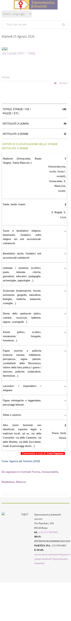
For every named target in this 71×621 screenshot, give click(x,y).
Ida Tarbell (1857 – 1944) (18, 53)
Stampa (62, 83)
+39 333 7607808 (48, 532)
